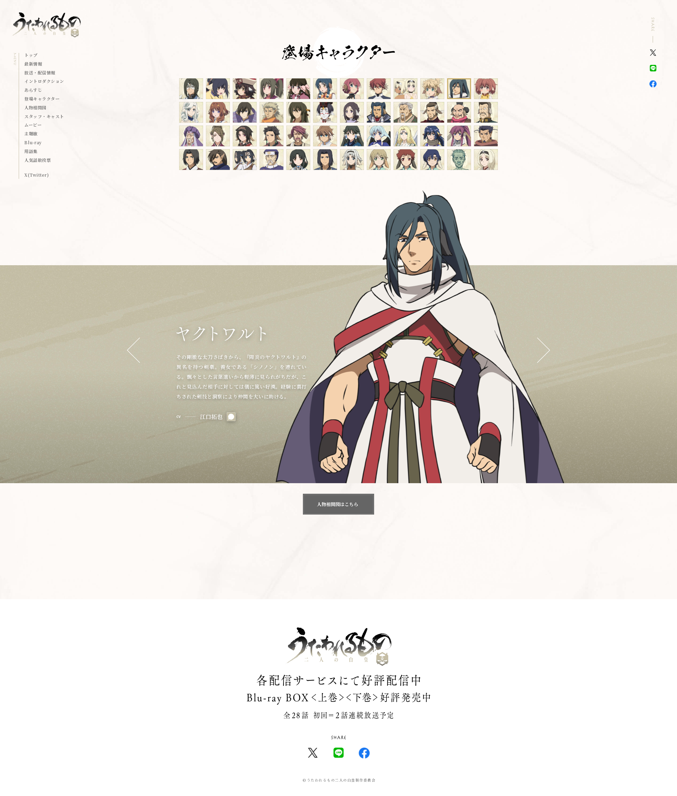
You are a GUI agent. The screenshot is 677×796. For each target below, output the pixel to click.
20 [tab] (379, 112)
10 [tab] (432, 88)
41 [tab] (298, 159)
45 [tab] (405, 159)
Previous (133, 350)
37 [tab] (191, 159)
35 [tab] (459, 136)
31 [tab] (352, 136)
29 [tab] (298, 136)
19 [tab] (352, 112)
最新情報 (33, 64)
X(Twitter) (36, 175)
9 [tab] (405, 88)
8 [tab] (379, 88)
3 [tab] (245, 88)
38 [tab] (218, 159)
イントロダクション (44, 81)
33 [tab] (405, 136)
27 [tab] (245, 136)
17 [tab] (298, 112)
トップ (30, 55)
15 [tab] (245, 112)
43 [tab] (352, 159)
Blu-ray (33, 142)
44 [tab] (379, 159)
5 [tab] (298, 88)
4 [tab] (271, 88)
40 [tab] (271, 159)
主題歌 (30, 134)
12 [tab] (486, 88)
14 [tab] (218, 112)
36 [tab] (486, 136)
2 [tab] (218, 88)
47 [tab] (459, 159)
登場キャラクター (42, 99)
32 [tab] (379, 136)
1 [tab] (191, 88)
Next (543, 350)
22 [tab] (432, 112)
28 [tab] (271, 136)
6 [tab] (325, 88)
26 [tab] (218, 136)
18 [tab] (325, 112)
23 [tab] (459, 112)
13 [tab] (191, 112)
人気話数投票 (37, 160)
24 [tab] (486, 112)
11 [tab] (459, 88)
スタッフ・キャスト (44, 116)
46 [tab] (432, 159)
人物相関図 (35, 107)
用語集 (30, 151)
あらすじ (33, 90)
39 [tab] (245, 159)
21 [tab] (405, 112)
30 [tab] (325, 136)
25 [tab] (191, 136)
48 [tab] (486, 159)
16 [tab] (271, 112)
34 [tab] (432, 136)
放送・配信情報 (39, 73)
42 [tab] (325, 159)
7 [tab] (352, 88)
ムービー (33, 125)
